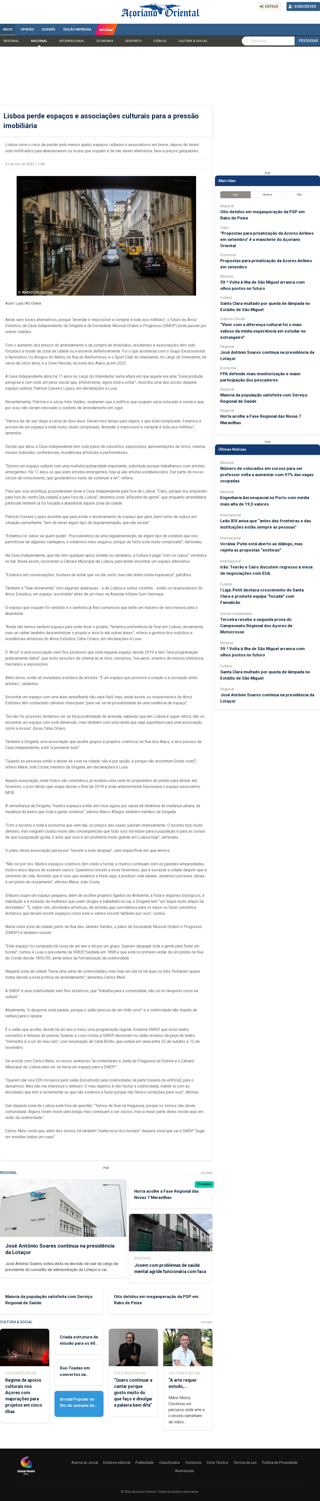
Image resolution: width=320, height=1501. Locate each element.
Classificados (169, 1463)
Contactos (193, 1463)
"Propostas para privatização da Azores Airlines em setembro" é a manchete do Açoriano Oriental (267, 239)
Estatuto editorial (116, 1463)
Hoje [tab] (235, 194)
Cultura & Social (193, 41)
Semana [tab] (267, 194)
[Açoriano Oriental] (26, 1475)
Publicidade (145, 1463)
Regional (11, 41)
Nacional (39, 41)
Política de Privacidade (280, 1463)
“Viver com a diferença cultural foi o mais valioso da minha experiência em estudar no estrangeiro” (263, 331)
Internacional (71, 41)
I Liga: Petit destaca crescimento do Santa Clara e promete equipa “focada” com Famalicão (262, 596)
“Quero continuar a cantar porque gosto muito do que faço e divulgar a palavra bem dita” (133, 1393)
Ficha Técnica (217, 1463)
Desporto (133, 41)
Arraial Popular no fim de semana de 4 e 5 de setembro (79, 1405)
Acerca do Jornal (84, 1463)
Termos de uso (245, 1463)
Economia (104, 41)
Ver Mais (206, 1173)
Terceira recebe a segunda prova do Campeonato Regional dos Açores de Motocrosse (256, 625)
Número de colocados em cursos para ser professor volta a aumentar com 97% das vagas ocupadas (267, 474)
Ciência (160, 41)
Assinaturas (184, 1471)
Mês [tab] (299, 194)
